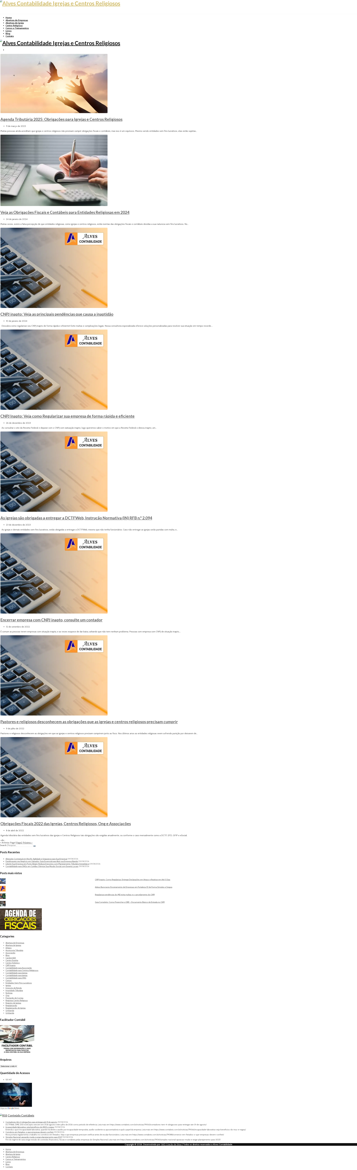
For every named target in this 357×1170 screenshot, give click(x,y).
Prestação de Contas (14, 998)
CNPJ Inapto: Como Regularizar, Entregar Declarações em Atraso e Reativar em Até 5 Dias (132, 879)
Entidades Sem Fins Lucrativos (19, 983)
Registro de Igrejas (13, 1003)
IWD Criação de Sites (171, 1144)
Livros (9, 31)
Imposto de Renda (14, 988)
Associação (10, 953)
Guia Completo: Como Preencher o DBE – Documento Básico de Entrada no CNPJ (130, 902)
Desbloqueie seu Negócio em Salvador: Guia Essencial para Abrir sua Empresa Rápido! (42, 861)
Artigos (9, 948)
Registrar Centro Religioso (17, 1000)
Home (9, 17)
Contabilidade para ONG (16, 978)
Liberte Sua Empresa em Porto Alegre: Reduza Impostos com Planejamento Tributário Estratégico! (48, 864)
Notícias (9, 993)
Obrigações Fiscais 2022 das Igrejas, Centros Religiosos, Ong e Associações (65, 823)
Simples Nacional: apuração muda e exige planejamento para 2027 (34, 1137)
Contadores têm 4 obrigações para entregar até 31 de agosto (31, 1122)
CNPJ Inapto (11, 965)
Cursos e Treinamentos (17, 28)
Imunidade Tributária (14, 990)
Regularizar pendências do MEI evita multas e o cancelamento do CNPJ (125, 894)
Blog (8, 33)
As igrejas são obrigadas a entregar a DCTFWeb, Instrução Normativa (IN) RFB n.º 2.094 (76, 517)
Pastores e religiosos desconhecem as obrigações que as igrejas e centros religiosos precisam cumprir (89, 721)
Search (3, 845)
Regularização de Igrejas (16, 1008)
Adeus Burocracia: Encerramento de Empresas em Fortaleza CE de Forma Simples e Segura (133, 887)
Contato (10, 36)
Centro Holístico (13, 963)
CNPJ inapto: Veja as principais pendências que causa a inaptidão (56, 314)
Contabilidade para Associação (19, 968)
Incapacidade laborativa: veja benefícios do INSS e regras (30, 1127)
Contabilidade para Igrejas (16, 973)
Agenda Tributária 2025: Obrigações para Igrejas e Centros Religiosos (61, 119)
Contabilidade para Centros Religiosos (22, 970)
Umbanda (10, 1010)
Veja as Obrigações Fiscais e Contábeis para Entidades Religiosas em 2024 (64, 212)
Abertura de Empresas (17, 20)
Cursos (9, 980)
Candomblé (11, 958)
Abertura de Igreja (15, 23)
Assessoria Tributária (14, 950)
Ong (7, 995)
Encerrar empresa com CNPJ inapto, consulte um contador (51, 619)
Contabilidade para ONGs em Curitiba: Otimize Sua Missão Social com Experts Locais (42, 866)
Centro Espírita (12, 960)
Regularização (11, 1005)
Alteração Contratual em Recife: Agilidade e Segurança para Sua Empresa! (36, 859)
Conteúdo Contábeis (21, 1115)
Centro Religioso (14, 25)
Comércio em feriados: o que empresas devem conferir (30, 1132)
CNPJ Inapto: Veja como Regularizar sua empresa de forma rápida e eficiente (67, 416)
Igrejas (8, 985)
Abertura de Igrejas (13, 945)
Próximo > (27, 842)
